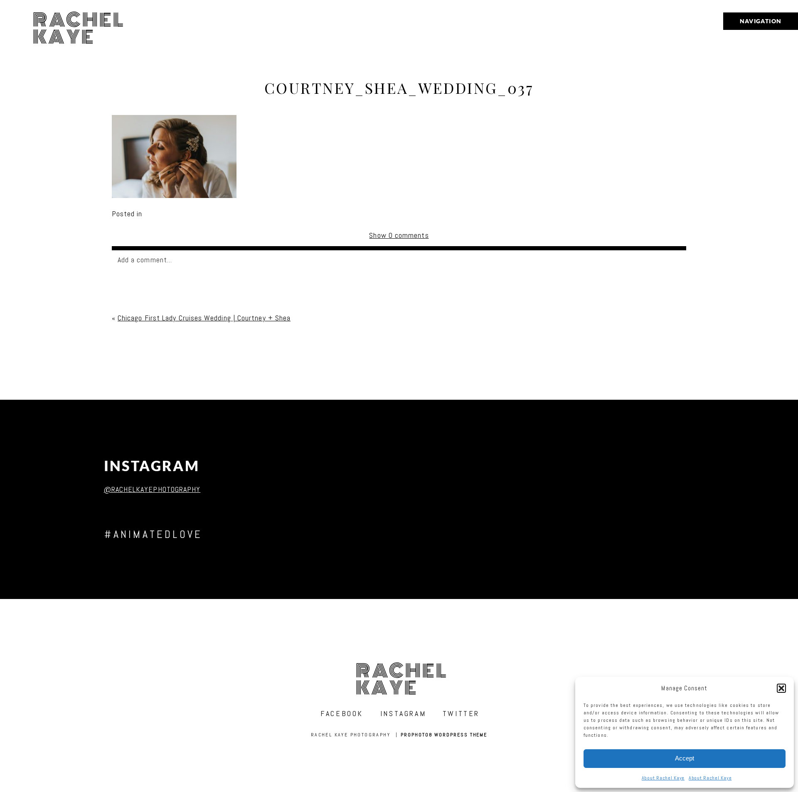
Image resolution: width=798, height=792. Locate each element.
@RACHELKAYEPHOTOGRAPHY (152, 489)
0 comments (399, 235)
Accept (684, 758)
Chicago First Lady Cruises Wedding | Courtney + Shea (204, 318)
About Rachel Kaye (663, 778)
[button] (781, 688)
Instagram (152, 466)
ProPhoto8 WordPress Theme (444, 734)
